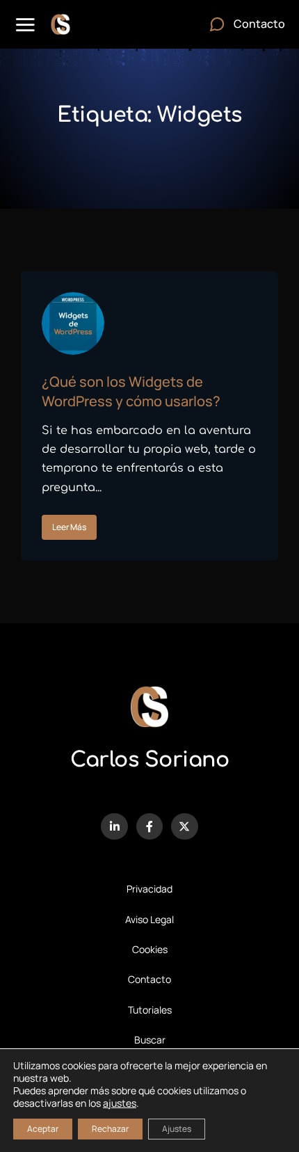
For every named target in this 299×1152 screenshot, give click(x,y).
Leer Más (69, 527)
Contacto (149, 979)
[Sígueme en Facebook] (149, 826)
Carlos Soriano (149, 760)
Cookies (150, 949)
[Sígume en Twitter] (184, 826)
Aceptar (42, 1129)
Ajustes (176, 1129)
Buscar (149, 1039)
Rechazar (110, 1129)
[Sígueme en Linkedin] (114, 826)
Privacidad (149, 888)
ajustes (119, 1103)
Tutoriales (150, 1009)
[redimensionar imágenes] (73, 323)
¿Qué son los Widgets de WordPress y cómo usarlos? (131, 391)
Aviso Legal (149, 919)
